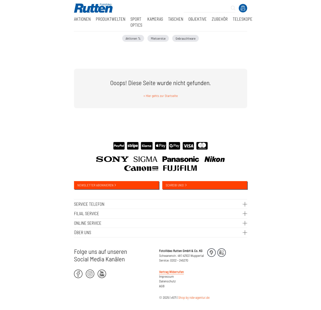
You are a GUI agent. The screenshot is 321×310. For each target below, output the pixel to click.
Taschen (175, 19)
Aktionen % (133, 38)
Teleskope (242, 19)
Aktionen (82, 19)
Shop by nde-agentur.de (194, 297)
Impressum (166, 276)
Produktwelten (110, 19)
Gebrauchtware (185, 38)
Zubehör (220, 19)
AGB (162, 286)
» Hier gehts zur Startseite (160, 96)
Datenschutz (167, 281)
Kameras (155, 19)
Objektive (197, 19)
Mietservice (158, 38)
